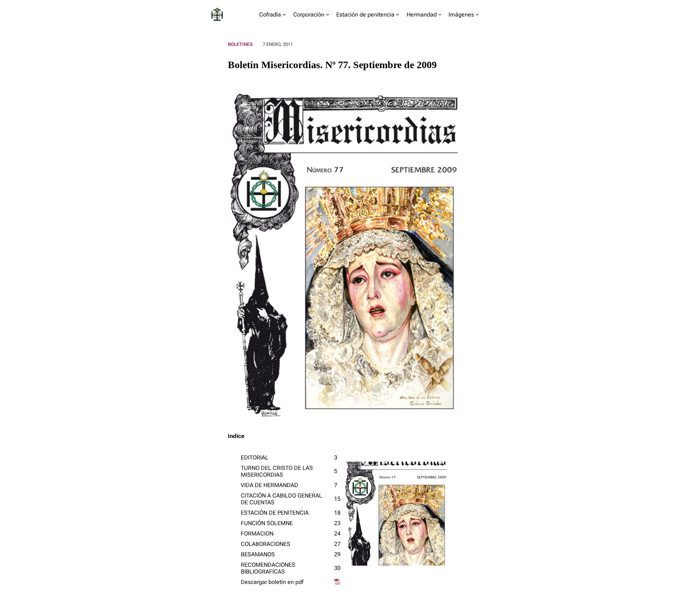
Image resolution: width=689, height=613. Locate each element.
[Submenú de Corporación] (327, 14)
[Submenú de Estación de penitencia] (397, 14)
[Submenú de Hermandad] (440, 14)
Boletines (240, 44)
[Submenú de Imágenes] (477, 14)
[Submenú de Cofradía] (284, 14)
